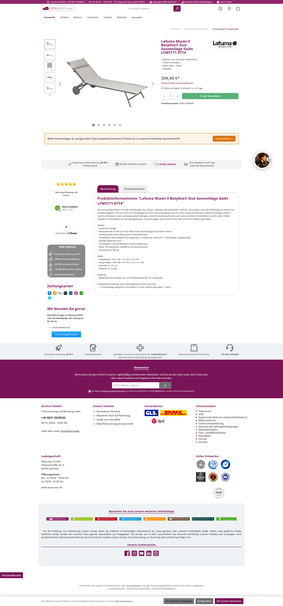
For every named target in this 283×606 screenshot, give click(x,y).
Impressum (205, 411)
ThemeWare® (169, 588)
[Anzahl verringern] (164, 96)
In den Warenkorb (210, 96)
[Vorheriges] (60, 83)
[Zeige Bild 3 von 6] (104, 125)
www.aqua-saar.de (51, 487)
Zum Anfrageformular (66, 334)
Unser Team (225, 1)
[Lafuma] (225, 48)
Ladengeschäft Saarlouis (164, 1)
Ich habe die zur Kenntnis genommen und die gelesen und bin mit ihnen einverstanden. (143, 391)
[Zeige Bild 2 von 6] (99, 125)
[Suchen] (177, 8)
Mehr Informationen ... (124, 601)
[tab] (108, 189)
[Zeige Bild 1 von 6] (93, 125)
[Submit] (165, 385)
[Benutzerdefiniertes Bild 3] (225, 464)
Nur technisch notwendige (179, 601)
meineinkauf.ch (159, 354)
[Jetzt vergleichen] (220, 8)
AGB (157, 391)
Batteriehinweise (208, 429)
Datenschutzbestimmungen (114, 391)
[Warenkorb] (238, 8)
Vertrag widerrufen (11, 575)
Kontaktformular (93, 354)
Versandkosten (133, 585)
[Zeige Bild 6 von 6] (120, 125)
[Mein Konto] (229, 8)
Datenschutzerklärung (211, 423)
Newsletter (205, 435)
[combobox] (140, 8)
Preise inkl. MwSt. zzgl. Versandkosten (177, 83)
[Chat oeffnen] (262, 160)
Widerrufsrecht (207, 420)
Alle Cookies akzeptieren (229, 601)
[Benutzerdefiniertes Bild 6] (225, 477)
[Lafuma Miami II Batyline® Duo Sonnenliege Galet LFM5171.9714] (106, 83)
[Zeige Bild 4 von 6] (109, 125)
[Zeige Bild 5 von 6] (114, 125)
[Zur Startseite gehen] (57, 8)
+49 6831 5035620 (167, 164)
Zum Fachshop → (224, 138)
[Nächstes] (153, 83)
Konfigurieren (204, 601)
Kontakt (203, 442)
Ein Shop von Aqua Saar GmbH (129, 1)
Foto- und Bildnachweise (212, 432)
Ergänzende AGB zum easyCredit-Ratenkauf (223, 417)
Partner (203, 439)
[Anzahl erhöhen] (178, 96)
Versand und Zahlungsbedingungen (218, 426)
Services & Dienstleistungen (198, 1)
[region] (99, 83)
